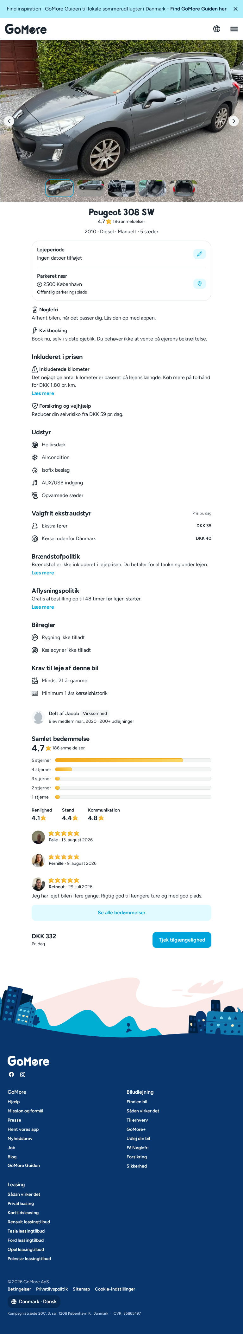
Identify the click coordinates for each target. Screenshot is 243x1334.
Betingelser (19, 1289)
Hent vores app (23, 1129)
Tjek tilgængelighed (182, 940)
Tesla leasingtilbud (26, 1231)
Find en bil (137, 1101)
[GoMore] (26, 29)
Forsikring (137, 1157)
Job (11, 1147)
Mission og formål (25, 1111)
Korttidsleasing (23, 1212)
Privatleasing (21, 1203)
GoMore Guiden (24, 1165)
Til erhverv (137, 1120)
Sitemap (81, 1289)
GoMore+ (136, 1129)
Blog (12, 1157)
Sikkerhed (137, 1166)
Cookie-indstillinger (115, 1289)
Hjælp (14, 1101)
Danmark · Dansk (38, 1301)
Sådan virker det (143, 1111)
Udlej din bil (138, 1138)
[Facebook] (11, 1074)
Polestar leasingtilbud (29, 1258)
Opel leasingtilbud (26, 1249)
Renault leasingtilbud (29, 1222)
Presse (14, 1120)
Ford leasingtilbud (26, 1240)
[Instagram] (23, 1074)
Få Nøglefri (138, 1147)
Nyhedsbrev (20, 1138)
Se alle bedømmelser (122, 913)
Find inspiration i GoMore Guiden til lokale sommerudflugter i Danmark (117, 9)
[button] (235, 8)
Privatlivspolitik (52, 1289)
